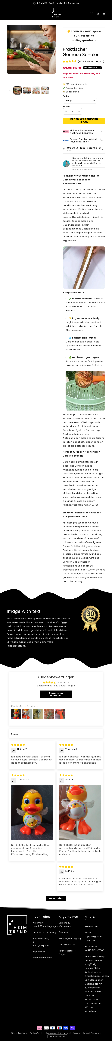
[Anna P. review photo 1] (80, 812)
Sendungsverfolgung (70, 938)
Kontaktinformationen (92, 1033)
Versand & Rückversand (65, 925)
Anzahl (66, 107)
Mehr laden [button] (56, 898)
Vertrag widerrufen (57, 1036)
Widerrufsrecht (36, 1033)
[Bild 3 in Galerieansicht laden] (36, 90)
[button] (92, 13)
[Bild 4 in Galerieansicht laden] (45, 90)
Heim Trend (22, 1033)
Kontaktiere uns (67, 944)
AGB (69, 1033)
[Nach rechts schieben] (53, 90)
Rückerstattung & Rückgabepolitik (41, 942)
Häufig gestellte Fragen (67, 952)
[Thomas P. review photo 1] (32, 812)
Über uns (63, 932)
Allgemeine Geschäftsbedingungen (45, 925)
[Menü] (8, 13)
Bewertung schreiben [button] (56, 694)
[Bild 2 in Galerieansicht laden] (27, 90)
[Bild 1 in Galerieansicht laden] (17, 90)
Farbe (66, 96)
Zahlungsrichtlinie (42, 957)
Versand (76, 1033)
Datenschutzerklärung (45, 932)
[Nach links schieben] (10, 90)
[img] (18, 744)
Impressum (39, 951)
